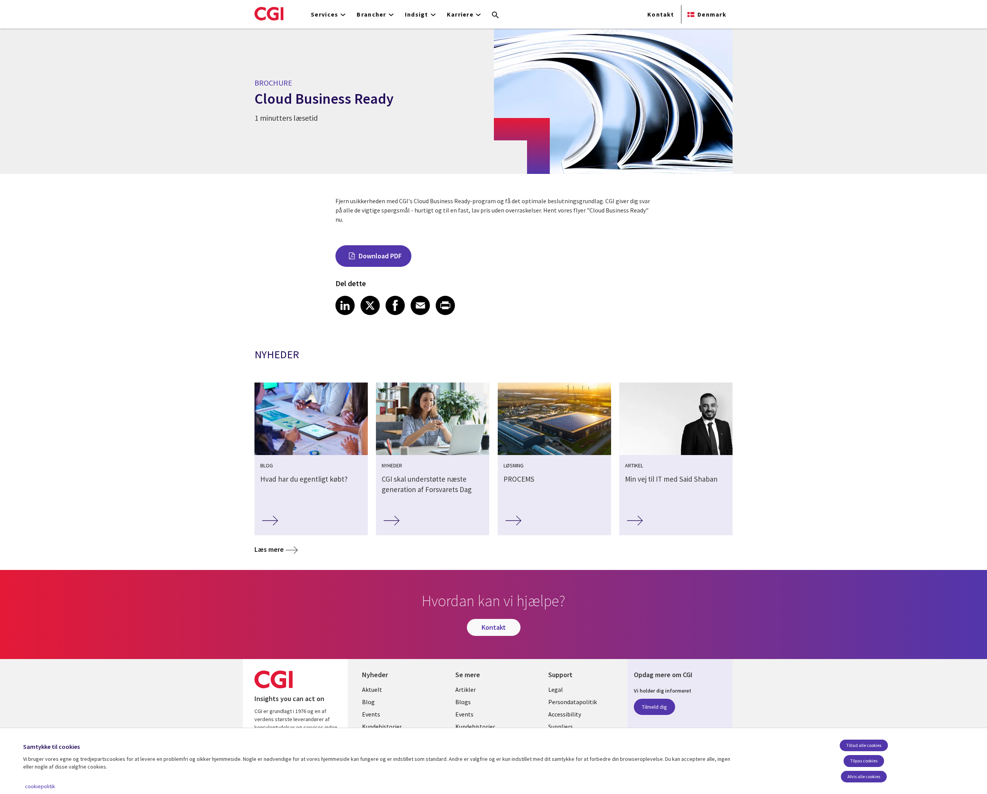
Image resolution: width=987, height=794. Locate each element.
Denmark (711, 14)
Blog (368, 702)
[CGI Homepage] (268, 13)
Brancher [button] (371, 14)
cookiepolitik (40, 786)
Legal (555, 689)
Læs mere (269, 549)
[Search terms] (495, 15)
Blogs (463, 702)
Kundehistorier (382, 726)
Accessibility (564, 714)
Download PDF (380, 255)
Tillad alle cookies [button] (863, 745)
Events (371, 714)
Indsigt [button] (416, 14)
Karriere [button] (460, 14)
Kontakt (660, 14)
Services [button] (324, 14)
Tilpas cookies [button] (864, 761)
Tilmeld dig (654, 706)
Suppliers (560, 726)
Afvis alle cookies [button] (863, 776)
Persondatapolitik (572, 702)
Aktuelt (372, 689)
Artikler (465, 689)
